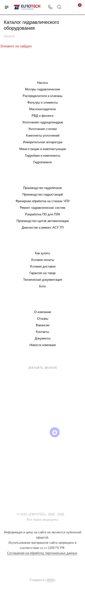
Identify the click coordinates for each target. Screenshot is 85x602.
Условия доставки (42, 266)
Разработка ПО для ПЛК (42, 214)
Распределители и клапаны (42, 96)
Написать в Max (68, 407)
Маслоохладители (42, 109)
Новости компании (43, 345)
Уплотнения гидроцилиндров (42, 122)
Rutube (43, 432)
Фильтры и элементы (42, 102)
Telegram (18, 432)
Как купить (42, 253)
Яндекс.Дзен (43, 444)
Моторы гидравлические (42, 89)
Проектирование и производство (42, 178)
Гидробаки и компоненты (42, 155)
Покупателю (42, 244)
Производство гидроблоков (42, 188)
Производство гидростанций (42, 194)
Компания (42, 302)
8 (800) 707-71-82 (44, 362)
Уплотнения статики (42, 129)
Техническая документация (42, 279)
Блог (42, 286)
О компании (42, 312)
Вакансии (42, 325)
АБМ (50, 580)
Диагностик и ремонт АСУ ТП (43, 227)
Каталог (42, 73)
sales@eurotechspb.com (46, 376)
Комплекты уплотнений (42, 135)
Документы (43, 338)
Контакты (42, 332)
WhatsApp (67, 432)
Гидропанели (42, 162)
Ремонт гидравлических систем (42, 207)
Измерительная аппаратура (42, 142)
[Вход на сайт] (67, 514)
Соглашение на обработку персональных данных (42, 553)
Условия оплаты (42, 260)
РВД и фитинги (42, 115)
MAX (55, 432)
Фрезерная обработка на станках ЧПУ (43, 201)
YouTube (31, 432)
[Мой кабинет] (68, 7)
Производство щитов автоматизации (43, 221)
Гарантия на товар (42, 273)
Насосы (42, 82)
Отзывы (42, 318)
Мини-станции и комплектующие (42, 149)
